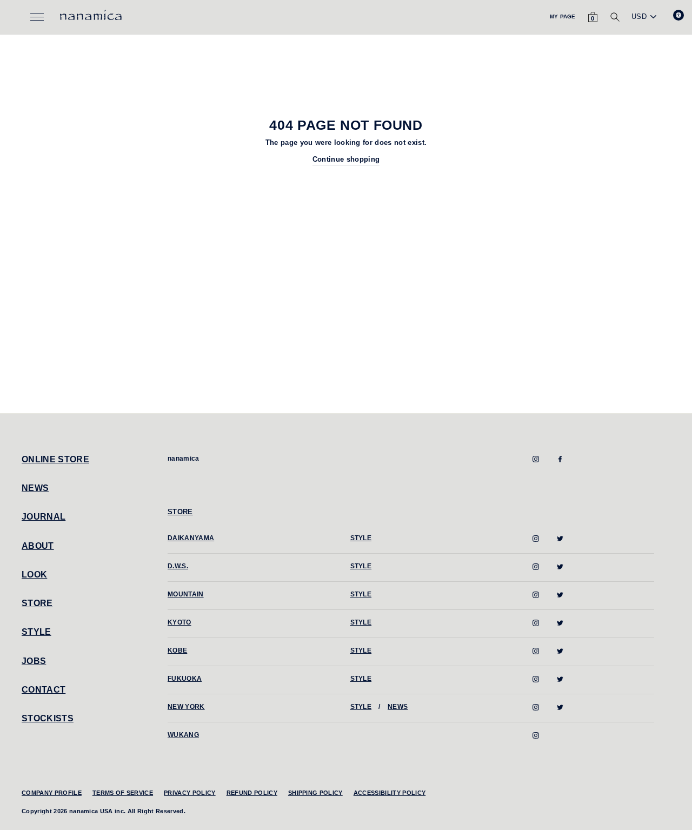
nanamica (183, 458)
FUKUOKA (185, 678)
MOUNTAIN (186, 594)
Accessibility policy (390, 792)
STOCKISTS (48, 718)
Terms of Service (122, 792)
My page (562, 16)
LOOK (34, 574)
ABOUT (38, 545)
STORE (37, 603)
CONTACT (43, 689)
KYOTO (179, 622)
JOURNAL (43, 516)
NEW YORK (186, 707)
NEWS (35, 488)
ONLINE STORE (55, 459)
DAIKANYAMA (191, 538)
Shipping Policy (315, 792)
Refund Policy (252, 792)
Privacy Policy (190, 792)
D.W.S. (178, 566)
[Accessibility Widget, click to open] (678, 15)
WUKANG (183, 735)
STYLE (36, 631)
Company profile (52, 792)
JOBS (34, 661)
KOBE (177, 650)
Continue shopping (346, 159)
